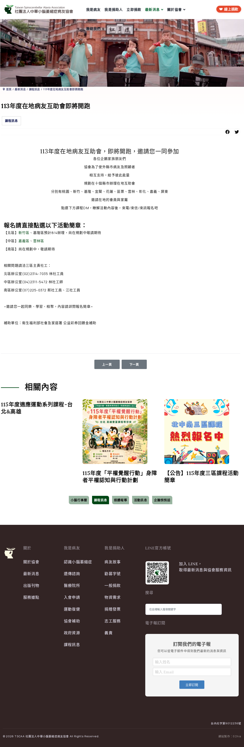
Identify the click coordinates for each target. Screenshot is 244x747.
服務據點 (31, 597)
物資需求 (112, 597)
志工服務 (112, 621)
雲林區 (38, 241)
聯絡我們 (93, 28)
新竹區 (24, 232)
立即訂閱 (191, 685)
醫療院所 (72, 585)
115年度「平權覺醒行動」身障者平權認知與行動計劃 (120, 477)
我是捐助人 (113, 9)
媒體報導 (120, 500)
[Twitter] (237, 132)
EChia (237, 736)
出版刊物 (31, 585)
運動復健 (72, 609)
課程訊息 (11, 121)
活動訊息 (140, 500)
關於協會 (174, 9)
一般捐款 (112, 585)
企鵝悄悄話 (162, 500)
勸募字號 (112, 573)
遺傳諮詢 (72, 573)
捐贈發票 (112, 609)
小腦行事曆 (79, 500)
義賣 (108, 632)
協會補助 (72, 621)
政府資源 (72, 632)
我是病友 (93, 9)
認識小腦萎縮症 (78, 562)
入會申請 (72, 597)
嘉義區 (24, 241)
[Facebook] (227, 132)
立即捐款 (134, 9)
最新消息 (152, 9)
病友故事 (112, 562)
